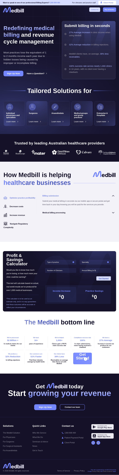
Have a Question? (35, 73)
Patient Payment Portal (73, 438)
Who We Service (39, 433)
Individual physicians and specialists (13, 115)
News (34, 446)
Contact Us (94, 9)
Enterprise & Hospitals (102, 114)
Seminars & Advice (40, 442)
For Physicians (9, 437)
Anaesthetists (57, 113)
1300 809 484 (55, 3)
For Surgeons (8, 442)
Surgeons (33, 113)
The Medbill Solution (11, 433)
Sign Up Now (13, 73)
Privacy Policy (79, 471)
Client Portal (108, 3)
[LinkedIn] (93, 443)
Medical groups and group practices (81, 115)
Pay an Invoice (109, 9)
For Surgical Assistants (12, 446)
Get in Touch (37, 451)
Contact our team (72, 407)
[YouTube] (98, 443)
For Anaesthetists (10, 451)
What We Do (37, 437)
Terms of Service (63, 471)
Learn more (11, 122)
